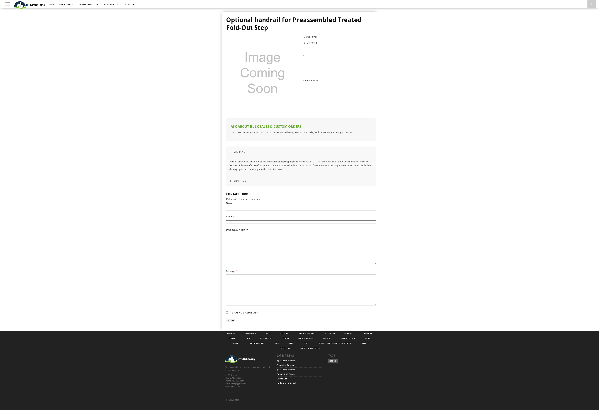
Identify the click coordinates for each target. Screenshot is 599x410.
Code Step (284, 333)
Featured (333, 361)
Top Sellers (128, 4)
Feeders (285, 338)
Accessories (250, 333)
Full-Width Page (348, 338)
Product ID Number (237, 229)
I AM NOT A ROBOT (245, 312)
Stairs (363, 343)
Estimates (233, 338)
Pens (306, 343)
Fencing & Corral (306, 338)
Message (231, 271)
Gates (367, 338)
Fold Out (327, 338)
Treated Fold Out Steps (309, 348)
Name (229, 203)
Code (267, 333)
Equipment (367, 333)
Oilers (291, 343)
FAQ (248, 338)
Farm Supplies (66, 4)
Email (230, 216)
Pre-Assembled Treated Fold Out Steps (334, 343)
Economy (348, 333)
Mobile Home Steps (89, 4)
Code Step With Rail (306, 333)
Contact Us (111, 4)
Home (52, 4)
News (276, 343)
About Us (231, 333)
